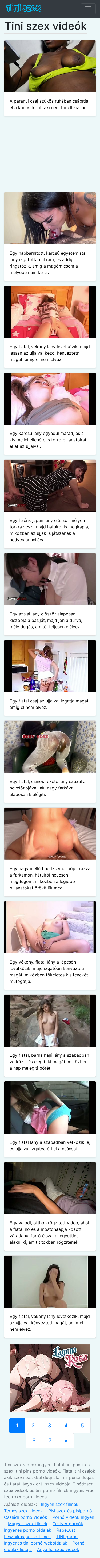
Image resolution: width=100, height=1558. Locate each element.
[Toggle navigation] (88, 8)
